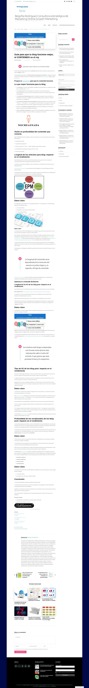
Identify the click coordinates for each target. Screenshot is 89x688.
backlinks (27, 88)
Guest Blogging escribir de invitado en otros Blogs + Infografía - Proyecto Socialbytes (66, 125)
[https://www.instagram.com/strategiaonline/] (19, 666)
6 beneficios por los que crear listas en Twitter (20, 603)
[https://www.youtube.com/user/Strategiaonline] (28, 666)
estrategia (26, 81)
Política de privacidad (64, 156)
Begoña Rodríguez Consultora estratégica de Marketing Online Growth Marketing (41, 17)
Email (59, 83)
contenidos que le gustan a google (21, 528)
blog (16, 527)
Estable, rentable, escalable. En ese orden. (66, 65)
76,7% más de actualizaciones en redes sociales (34, 336)
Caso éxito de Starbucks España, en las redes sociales (46, 676)
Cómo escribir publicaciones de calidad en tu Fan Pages (48, 618)
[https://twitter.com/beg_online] (25, 666)
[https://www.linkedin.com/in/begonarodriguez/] (22, 666)
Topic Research (24, 413)
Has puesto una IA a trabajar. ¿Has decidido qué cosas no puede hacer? (66, 56)
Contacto (61, 151)
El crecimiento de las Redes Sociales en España (48, 599)
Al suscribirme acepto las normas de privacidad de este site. (64, 87)
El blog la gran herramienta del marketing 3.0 (46, 671)
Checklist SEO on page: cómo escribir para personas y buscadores (37, 291)
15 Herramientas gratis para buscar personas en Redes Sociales (47, 666)
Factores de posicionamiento (20, 168)
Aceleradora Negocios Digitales (67, 25)
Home (49, 25)
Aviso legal (61, 153)
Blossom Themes (42, 686)
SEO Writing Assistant (19, 277)
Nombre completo (61, 79)
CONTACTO (55, 25)
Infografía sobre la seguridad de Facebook (34, 599)
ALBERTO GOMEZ (63, 118)
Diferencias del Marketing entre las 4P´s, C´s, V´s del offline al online (66, 132)
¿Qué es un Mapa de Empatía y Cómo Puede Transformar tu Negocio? (66, 115)
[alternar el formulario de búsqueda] (74, 1)
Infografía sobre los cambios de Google (19, 618)
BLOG (45, 25)
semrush (17, 78)
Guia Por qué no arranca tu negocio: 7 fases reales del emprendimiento (66, 49)
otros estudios (20, 395)
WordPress (54, 686)
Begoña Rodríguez (17, 60)
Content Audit (24, 451)
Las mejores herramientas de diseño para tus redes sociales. (66, 142)
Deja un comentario (36, 60)
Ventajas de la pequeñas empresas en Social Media (34, 618)
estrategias (45, 76)
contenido (21, 527)
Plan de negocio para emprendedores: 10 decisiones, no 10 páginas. (66, 61)
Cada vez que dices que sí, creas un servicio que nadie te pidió (66, 52)
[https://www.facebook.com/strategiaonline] (15, 666)
